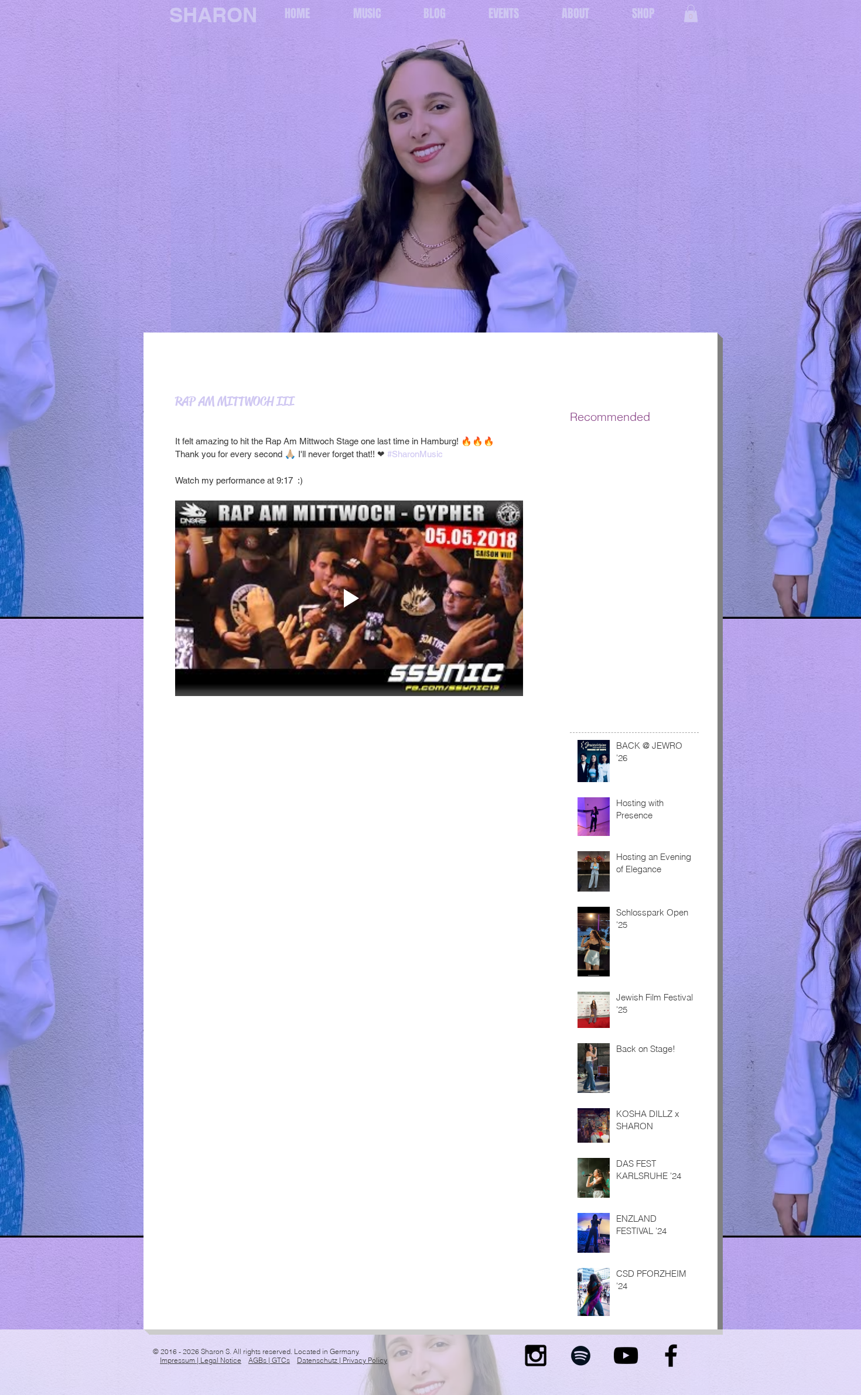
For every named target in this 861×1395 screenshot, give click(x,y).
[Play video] (349, 598)
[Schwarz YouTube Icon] (626, 1355)
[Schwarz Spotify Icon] (581, 1355)
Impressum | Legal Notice (200, 1360)
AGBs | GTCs (269, 1360)
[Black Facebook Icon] (671, 1355)
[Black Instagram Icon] (536, 1355)
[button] (691, 13)
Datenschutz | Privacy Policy (342, 1360)
